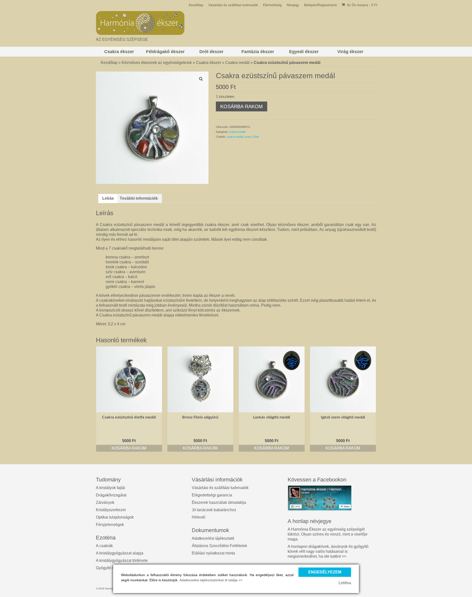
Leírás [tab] (108, 198)
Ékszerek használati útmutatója (219, 502)
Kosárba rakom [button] (129, 448)
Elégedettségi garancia (212, 495)
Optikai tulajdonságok (115, 517)
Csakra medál (237, 62)
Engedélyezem (324, 572)
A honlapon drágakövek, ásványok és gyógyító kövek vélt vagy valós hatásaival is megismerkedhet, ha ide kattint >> (328, 551)
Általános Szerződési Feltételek (219, 546)
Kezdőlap (109, 62)
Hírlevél (198, 517)
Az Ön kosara (361, 5)
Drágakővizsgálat (111, 495)
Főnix (255, 136)
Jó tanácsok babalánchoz (214, 510)
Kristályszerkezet (111, 510)
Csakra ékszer (208, 62)
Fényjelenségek (110, 524)
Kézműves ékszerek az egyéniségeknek (157, 62)
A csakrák (104, 546)
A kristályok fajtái (110, 488)
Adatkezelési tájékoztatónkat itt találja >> (210, 580)
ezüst (247, 136)
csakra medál (235, 136)
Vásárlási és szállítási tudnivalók (220, 488)
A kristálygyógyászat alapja (119, 553)
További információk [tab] (139, 198)
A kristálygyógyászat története (122, 560)
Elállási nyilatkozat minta (213, 553)
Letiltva (345, 583)
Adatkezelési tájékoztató (213, 538)
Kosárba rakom (241, 106)
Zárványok (105, 502)
